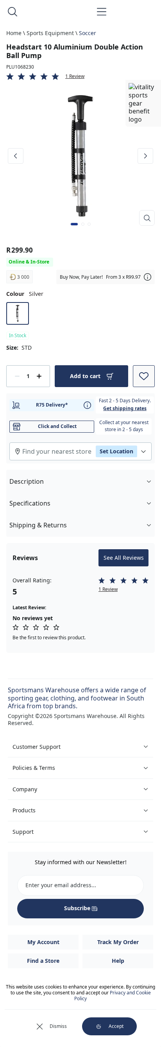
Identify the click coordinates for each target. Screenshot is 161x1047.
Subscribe (77, 908)
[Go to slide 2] (82, 224)
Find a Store (43, 960)
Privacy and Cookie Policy (112, 995)
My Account (43, 942)
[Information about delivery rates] (87, 405)
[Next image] (145, 156)
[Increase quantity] (39, 376)
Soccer (87, 33)
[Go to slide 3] (89, 224)
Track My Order (118, 942)
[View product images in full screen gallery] (147, 218)
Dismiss (58, 1026)
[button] (80, 76)
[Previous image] (15, 156)
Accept (116, 1026)
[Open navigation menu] (101, 11)
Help (118, 960)
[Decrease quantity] (17, 376)
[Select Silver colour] (17, 313)
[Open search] (12, 11)
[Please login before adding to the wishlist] (144, 376)
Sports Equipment (50, 33)
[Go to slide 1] (74, 224)
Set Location (116, 451)
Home (13, 33)
